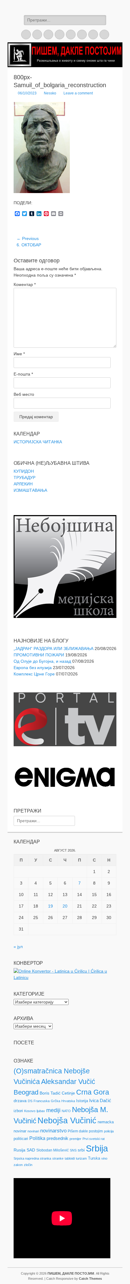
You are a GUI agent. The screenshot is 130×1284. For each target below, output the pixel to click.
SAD (31, 1150)
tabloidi (70, 1158)
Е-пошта (23, 374)
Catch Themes (90, 1278)
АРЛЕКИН (23, 483)
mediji (53, 1110)
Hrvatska (68, 1101)
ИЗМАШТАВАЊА (30, 490)
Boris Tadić (50, 1093)
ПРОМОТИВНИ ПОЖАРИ (39, 654)
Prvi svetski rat (94, 1139)
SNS (73, 1150)
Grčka (55, 1101)
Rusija (19, 1150)
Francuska (42, 1101)
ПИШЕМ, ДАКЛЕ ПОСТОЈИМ (70, 1273)
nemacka (106, 1122)
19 (50, 906)
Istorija (82, 1100)
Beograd (26, 1092)
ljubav (41, 1111)
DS (30, 1101)
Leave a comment (78, 93)
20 (65, 906)
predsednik (57, 1138)
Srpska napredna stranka (32, 1158)
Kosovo (29, 1111)
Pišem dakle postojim (85, 1131)
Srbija (97, 1148)
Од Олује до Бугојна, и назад (42, 661)
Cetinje (68, 1093)
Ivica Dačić (100, 1100)
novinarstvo (53, 1131)
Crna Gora (92, 1092)
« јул (18, 946)
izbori (18, 1110)
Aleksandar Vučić (68, 1081)
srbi (81, 1150)
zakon (18, 1165)
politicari (21, 1138)
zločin (28, 1165)
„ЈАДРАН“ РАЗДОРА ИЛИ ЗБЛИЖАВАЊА (53, 648)
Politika (37, 1138)
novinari (33, 1131)
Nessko (50, 93)
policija (109, 1131)
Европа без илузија (33, 667)
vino (104, 1158)
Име (19, 353)
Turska (94, 1158)
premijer (75, 1139)
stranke (57, 1158)
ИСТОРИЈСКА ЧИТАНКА (38, 441)
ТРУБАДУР (24, 477)
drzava (20, 1100)
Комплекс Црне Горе (34, 674)
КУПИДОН (24, 471)
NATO (66, 1111)
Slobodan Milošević (52, 1150)
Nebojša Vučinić (66, 1120)
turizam (81, 1158)
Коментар (25, 284)
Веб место (24, 394)
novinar (20, 1131)
